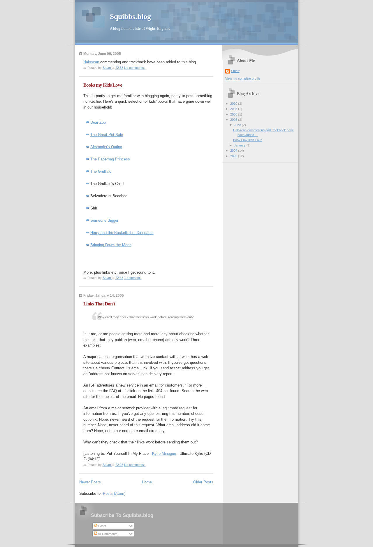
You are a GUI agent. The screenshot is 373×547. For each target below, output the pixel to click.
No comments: (135, 67)
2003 (234, 156)
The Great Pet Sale (106, 134)
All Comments (107, 534)
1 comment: (133, 277)
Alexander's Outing (106, 147)
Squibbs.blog (130, 16)
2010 (234, 103)
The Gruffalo (100, 171)
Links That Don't (99, 304)
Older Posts (203, 482)
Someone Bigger (104, 220)
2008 (234, 109)
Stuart (235, 71)
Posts (101, 526)
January (240, 145)
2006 (234, 114)
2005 (234, 119)
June (238, 125)
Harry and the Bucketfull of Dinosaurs (122, 232)
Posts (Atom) (114, 493)
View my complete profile (242, 78)
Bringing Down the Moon (110, 245)
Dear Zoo (98, 122)
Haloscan (91, 62)
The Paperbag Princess (110, 159)
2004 (234, 150)
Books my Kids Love (102, 85)
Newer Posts (90, 482)
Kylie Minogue (164, 453)
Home (147, 482)
